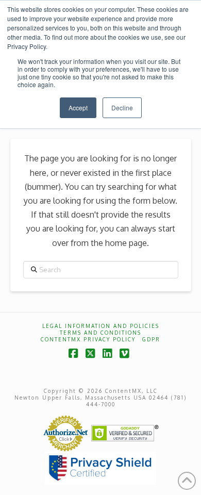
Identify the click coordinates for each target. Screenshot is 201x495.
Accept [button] (78, 107)
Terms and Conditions (100, 332)
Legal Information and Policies (100, 326)
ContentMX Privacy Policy (88, 339)
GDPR (151, 339)
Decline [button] (122, 107)
